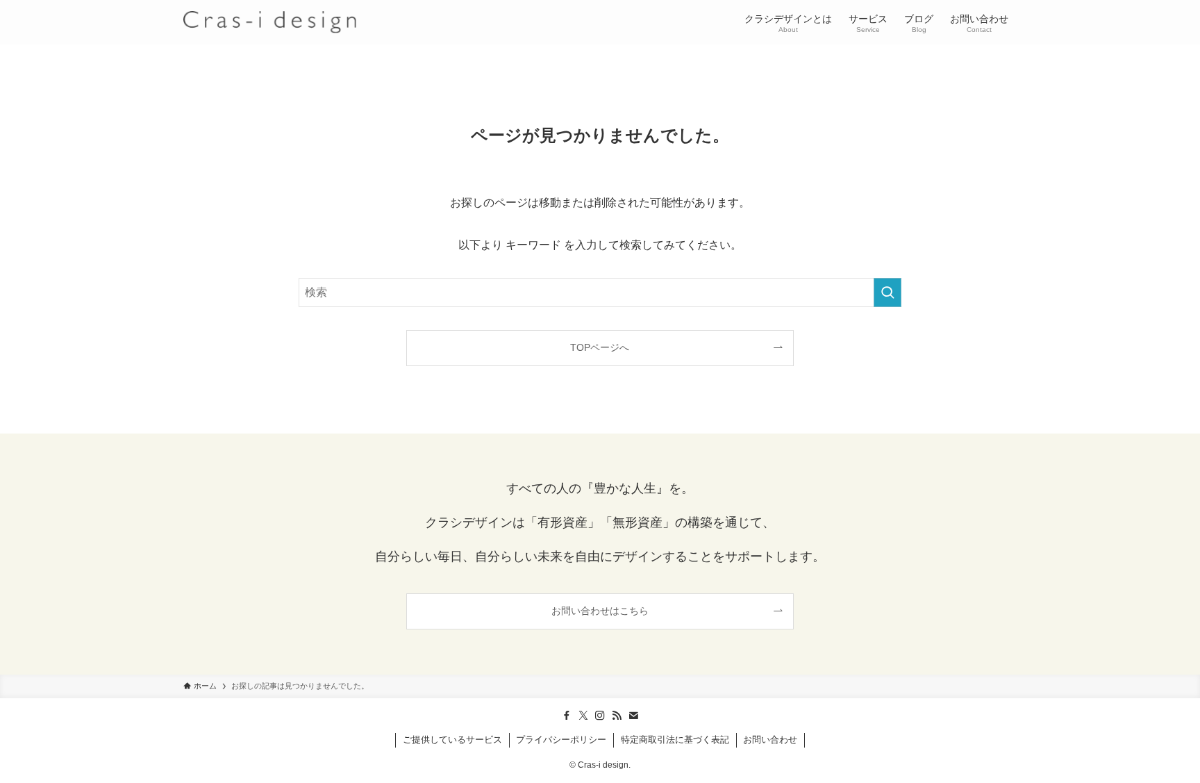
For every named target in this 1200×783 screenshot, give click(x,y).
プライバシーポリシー (561, 739)
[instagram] (600, 715)
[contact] (633, 715)
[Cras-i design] (269, 22)
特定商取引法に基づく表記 (675, 739)
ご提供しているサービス (452, 739)
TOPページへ (599, 347)
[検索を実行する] (887, 292)
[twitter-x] (583, 715)
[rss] (616, 715)
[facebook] (566, 715)
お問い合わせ (770, 739)
